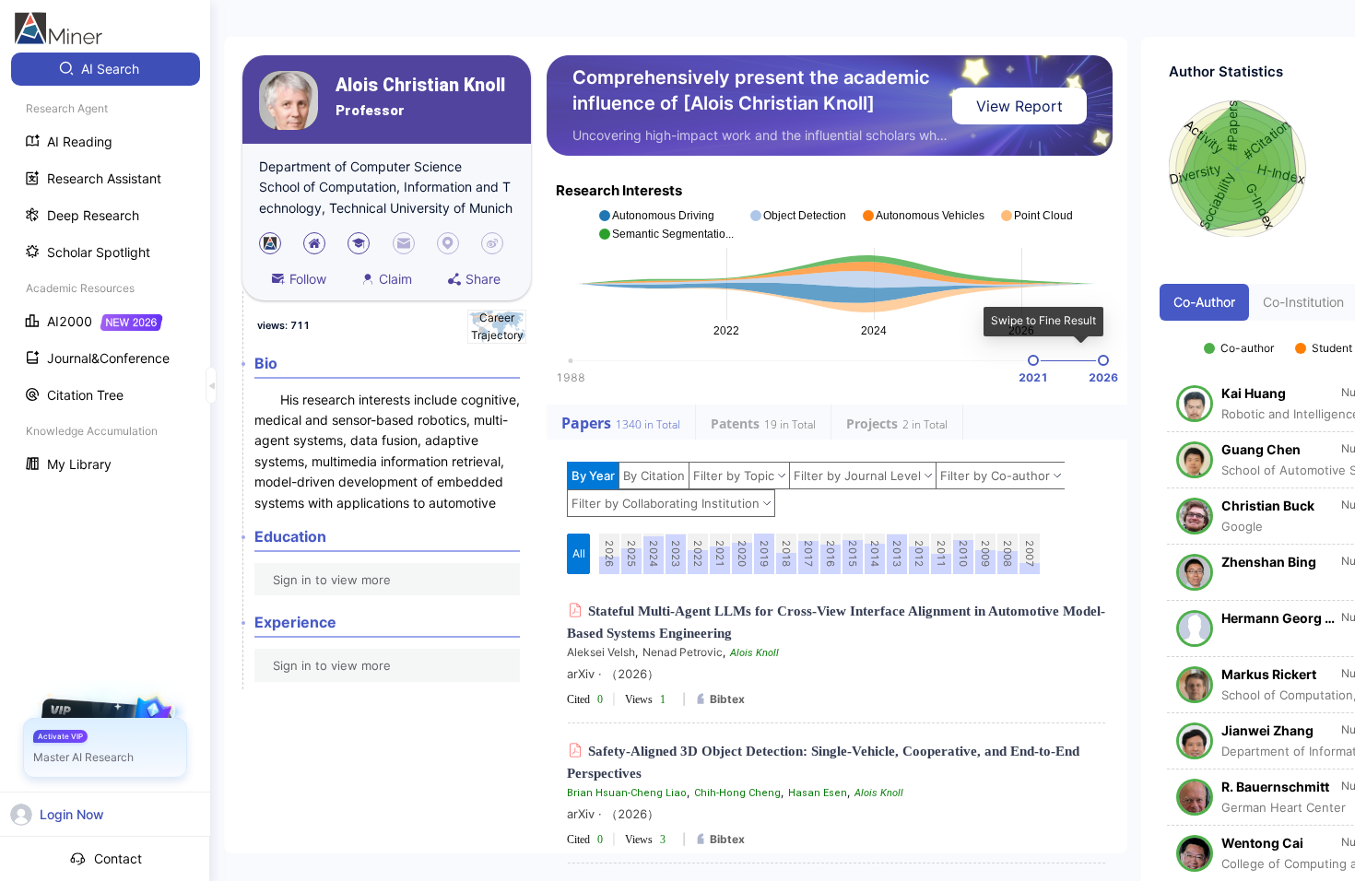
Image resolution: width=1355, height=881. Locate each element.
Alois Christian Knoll (420, 85)
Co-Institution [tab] (1303, 302)
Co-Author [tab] (1204, 302)
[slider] (1033, 360)
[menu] (105, 269)
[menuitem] (105, 69)
